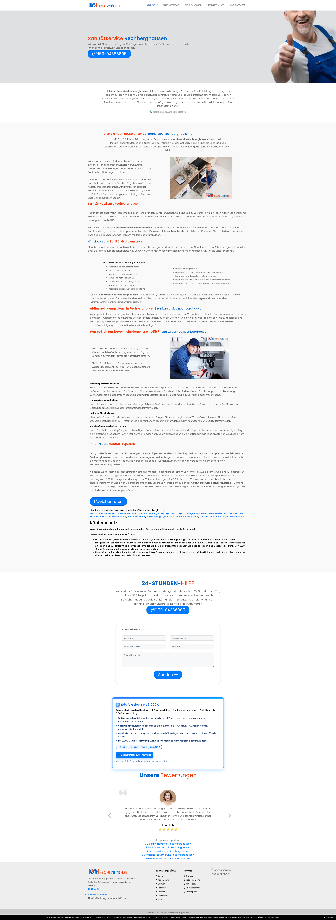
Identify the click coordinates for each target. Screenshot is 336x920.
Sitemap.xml (191, 891)
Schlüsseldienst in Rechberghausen (168, 851)
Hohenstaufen (115, 513)
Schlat (127, 513)
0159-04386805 (237, 5)
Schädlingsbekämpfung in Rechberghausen (168, 854)
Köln (159, 899)
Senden (166, 675)
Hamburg (161, 887)
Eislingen (165, 513)
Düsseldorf (162, 895)
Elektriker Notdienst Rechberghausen (169, 858)
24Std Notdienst (215, 5)
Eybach (194, 516)
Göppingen (177, 513)
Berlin (160, 876)
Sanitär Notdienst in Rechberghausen (168, 847)
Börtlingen (223, 516)
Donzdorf (169, 516)
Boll (145, 513)
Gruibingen (154, 513)
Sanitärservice (171, 5)
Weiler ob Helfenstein (212, 513)
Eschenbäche (119, 516)
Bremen (161, 884)
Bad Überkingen (154, 516)
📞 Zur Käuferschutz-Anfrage (134, 754)
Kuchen (239, 513)
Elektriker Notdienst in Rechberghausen (168, 843)
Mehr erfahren (273, 917)
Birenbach (137, 513)
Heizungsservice (192, 5)
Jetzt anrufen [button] (110, 501)
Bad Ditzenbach (98, 513)
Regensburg (163, 880)
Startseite (153, 5)
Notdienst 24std (193, 880)
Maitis (142, 516)
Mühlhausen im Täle (100, 516)
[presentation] (109, 816)
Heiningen (132, 516)
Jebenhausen (182, 516)
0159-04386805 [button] (111, 54)
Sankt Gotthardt (208, 516)
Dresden (161, 891)
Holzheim (229, 513)
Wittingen (189, 513)
